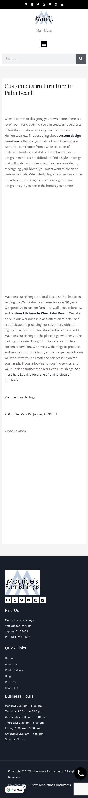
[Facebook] (15, 600)
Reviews (10, 682)
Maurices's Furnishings (47, 771)
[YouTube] (29, 600)
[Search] (81, 59)
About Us (11, 664)
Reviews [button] (17, 789)
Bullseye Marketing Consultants (43, 777)
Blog (8, 676)
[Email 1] (8, 600)
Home (9, 658)
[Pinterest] (36, 600)
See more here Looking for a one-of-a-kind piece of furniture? (42, 374)
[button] (44, 44)
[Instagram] (43, 600)
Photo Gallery (14, 670)
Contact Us (12, 688)
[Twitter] (22, 600)
